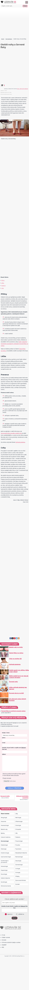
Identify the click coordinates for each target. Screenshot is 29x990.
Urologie (17, 868)
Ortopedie (18, 829)
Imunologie (4, 874)
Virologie (17, 872)
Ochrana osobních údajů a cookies (11, 942)
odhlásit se (21, 914)
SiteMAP (4, 945)
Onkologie (18, 825)
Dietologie (3, 849)
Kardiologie (4, 882)
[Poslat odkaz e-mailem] (16, 639)
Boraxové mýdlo (5, 796)
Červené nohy (13, 681)
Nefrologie (18, 817)
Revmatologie (19, 857)
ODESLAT (14, 918)
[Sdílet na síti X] (12, 639)
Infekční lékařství (5, 878)
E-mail (3, 742)
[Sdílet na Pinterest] (14, 639)
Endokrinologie (5, 853)
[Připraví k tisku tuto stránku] (18, 639)
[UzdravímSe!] (8, 3)
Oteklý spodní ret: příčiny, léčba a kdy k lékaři (19, 671)
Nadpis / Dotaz (6, 732)
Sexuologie (18, 860)
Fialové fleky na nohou (16, 653)
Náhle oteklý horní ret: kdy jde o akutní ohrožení (18, 676)
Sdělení (4, 754)
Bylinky (3, 833)
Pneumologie (19, 841)
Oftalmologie (18, 821)
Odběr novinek (6, 937)
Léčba (2, 283)
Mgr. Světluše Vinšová (22, 88)
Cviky (2, 288)
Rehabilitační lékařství (21, 853)
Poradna (17, 845)
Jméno (3, 737)
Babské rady (4, 829)
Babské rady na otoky (16, 647)
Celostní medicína (5, 837)
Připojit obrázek (7, 778)
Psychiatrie (18, 849)
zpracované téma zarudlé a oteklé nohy (11, 433)
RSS (3, 947)
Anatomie (3, 821)
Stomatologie (19, 864)
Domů (2, 39)
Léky (16, 813)
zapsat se (9, 914)
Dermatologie (9, 39)
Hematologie (4, 866)
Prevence (3, 285)
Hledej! (25, 6)
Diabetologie (4, 845)
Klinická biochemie (6, 886)
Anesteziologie (5, 825)
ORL (16, 833)
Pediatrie (17, 837)
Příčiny (2, 280)
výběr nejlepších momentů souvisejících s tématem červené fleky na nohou (14, 343)
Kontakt (17, 884)
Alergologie (4, 817)
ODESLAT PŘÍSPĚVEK (14, 788)
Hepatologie (4, 870)
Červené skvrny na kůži (16, 693)
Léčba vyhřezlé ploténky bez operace (18, 688)
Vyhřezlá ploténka (20, 442)
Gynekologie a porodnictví (5, 861)
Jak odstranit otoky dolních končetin (17, 699)
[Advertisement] (14, 22)
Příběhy (17, 876)
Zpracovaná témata (20, 880)
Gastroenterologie (6, 857)
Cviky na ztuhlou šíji (15, 658)
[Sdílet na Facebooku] (10, 639)
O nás (3, 935)
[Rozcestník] (26, 2)
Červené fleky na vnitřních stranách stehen (13, 711)
